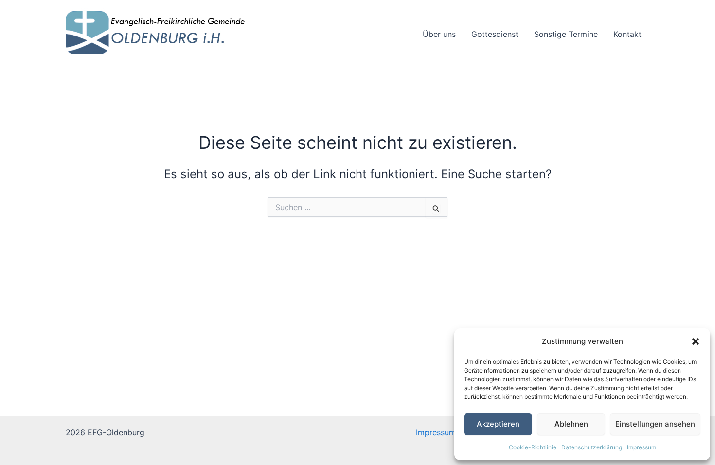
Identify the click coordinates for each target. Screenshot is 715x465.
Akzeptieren (498, 424)
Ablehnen (571, 424)
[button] (695, 341)
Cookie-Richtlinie (532, 447)
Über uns (439, 34)
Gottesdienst (494, 34)
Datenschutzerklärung (591, 447)
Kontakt (627, 34)
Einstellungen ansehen (655, 424)
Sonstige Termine (566, 34)
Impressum (641, 447)
